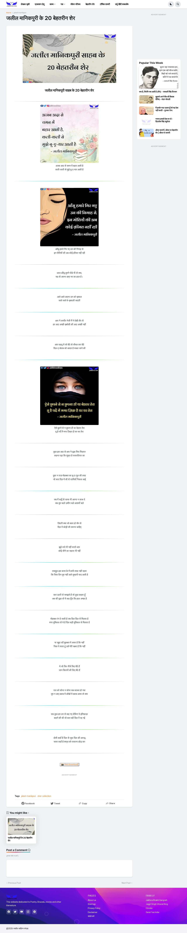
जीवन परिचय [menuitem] (75, 4)
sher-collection (44, 796)
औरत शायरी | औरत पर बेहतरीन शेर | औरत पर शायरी (166, 131)
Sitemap (92, 904)
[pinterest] (34, 911)
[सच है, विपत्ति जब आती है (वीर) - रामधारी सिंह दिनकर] (158, 77)
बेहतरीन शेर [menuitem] (90, 4)
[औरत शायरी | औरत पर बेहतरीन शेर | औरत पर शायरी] (146, 133)
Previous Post (14, 883)
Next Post (126, 883)
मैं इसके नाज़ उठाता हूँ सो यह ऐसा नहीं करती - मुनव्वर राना (166, 109)
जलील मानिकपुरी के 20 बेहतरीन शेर (20, 839)
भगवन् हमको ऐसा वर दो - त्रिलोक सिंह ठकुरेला (164, 120)
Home (8, 13)
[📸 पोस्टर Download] (69, 764)
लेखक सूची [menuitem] (25, 4)
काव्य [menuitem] (51, 4)
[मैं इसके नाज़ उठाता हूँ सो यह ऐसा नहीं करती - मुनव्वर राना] (146, 110)
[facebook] (8, 911)
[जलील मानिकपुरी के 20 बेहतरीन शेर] (21, 826)
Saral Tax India (152, 912)
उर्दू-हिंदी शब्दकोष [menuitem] (121, 4)
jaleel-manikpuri (20, 13)
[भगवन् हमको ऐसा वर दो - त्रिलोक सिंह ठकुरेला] (146, 122)
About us (92, 900)
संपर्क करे (91, 916)
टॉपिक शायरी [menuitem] (105, 4)
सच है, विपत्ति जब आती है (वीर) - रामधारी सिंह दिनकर (158, 91)
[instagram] (28, 911)
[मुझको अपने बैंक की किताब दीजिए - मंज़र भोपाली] (146, 99)
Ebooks (149, 908)
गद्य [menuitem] (62, 4)
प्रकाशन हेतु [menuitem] (39, 4)
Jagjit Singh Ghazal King (157, 904)
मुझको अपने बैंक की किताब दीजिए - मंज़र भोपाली (164, 97)
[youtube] (21, 911)
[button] (171, 4)
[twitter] (15, 911)
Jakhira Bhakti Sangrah (156, 900)
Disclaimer (92, 912)
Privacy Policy (94, 908)
